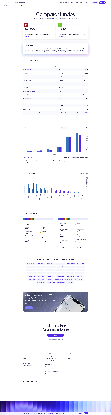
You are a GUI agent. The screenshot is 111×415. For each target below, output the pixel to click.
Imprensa (70, 360)
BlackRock (85, 94)
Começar (55, 335)
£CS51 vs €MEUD (61, 282)
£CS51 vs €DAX (32, 279)
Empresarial (22, 2)
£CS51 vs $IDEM (40, 276)
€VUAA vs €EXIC (70, 267)
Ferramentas (25, 360)
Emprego (70, 356)
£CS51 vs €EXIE (70, 282)
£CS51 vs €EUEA (79, 273)
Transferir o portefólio (27, 365)
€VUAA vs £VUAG (60, 263)
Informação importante (50, 356)
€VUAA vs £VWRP (31, 267)
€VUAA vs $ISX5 (61, 267)
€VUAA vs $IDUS (50, 263)
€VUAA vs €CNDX (80, 270)
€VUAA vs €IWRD (49, 270)
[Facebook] (24, 382)
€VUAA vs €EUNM (71, 263)
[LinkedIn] (32, 382)
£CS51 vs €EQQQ (41, 282)
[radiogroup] (74, 128)
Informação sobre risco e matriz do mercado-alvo (55, 361)
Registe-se (102, 2)
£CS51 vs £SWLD (69, 279)
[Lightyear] (8, 2)
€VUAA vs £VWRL (41, 267)
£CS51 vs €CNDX (51, 282)
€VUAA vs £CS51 (51, 267)
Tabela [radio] (86, 173)
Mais (81, 2)
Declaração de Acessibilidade (51, 371)
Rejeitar (80, 413)
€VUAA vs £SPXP (30, 263)
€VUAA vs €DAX (80, 267)
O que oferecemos (64, 2)
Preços (72, 2)
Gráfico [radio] (82, 173)
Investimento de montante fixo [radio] (81, 127)
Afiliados (69, 358)
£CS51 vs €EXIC (41, 279)
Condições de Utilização (50, 358)
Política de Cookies (49, 369)
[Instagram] (36, 382)
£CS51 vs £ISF (50, 279)
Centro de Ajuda (26, 363)
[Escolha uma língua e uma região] (86, 2)
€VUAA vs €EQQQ (70, 270)
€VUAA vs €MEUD (41, 273)
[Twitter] (28, 382)
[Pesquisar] (88, 2)
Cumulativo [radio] (63, 127)
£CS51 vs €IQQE (31, 276)
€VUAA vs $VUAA (40, 263)
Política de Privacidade (50, 366)
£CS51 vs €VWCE (60, 276)
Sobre (77, 2)
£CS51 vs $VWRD (50, 276)
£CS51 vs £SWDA (79, 279)
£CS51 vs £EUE (70, 273)
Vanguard (60, 94)
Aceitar (86, 413)
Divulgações (47, 373)
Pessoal (16, 2)
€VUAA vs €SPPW (60, 270)
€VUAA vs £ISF (40, 270)
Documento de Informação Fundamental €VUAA (51, 112)
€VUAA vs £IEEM (80, 263)
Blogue (24, 358)
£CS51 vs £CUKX (59, 279)
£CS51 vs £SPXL (70, 276)
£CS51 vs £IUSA (79, 276)
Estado (24, 367)
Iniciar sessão (94, 2)
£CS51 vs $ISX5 (61, 273)
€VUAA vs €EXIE (31, 273)
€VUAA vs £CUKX (30, 270)
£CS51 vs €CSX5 (51, 273)
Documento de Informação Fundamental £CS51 (76, 112)
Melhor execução (48, 364)
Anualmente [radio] (70, 127)
